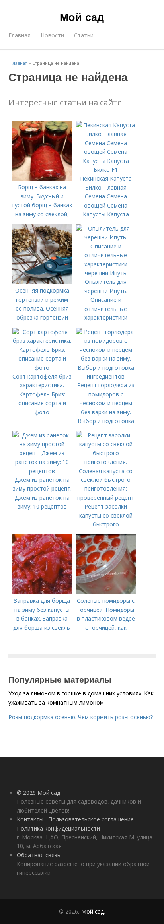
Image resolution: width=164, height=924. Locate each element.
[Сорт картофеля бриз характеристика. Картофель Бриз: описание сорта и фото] (42, 367)
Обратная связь (39, 855)
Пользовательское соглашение (91, 819)
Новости (52, 35)
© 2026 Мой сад (38, 792)
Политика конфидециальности (58, 828)
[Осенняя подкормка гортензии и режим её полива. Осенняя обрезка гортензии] (42, 281)
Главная (19, 35)
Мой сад (82, 16)
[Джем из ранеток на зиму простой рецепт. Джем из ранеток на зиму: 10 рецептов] (42, 471)
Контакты (30, 819)
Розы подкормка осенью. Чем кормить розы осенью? (80, 717)
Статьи (84, 35)
